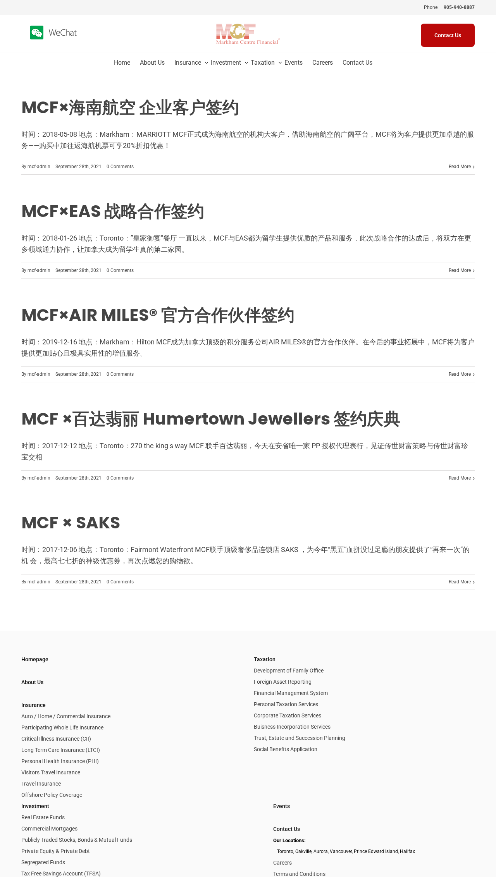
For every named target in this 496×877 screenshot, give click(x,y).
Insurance (33, 705)
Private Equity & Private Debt (55, 851)
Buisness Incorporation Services (292, 727)
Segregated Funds (43, 862)
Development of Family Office (289, 670)
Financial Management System (291, 693)
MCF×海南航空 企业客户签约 (130, 107)
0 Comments (120, 166)
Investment (35, 806)
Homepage (34, 659)
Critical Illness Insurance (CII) (56, 739)
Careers (282, 863)
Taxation (265, 659)
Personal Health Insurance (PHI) (60, 761)
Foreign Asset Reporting (283, 682)
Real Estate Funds (43, 817)
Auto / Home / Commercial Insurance (65, 716)
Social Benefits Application (285, 749)
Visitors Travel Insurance (50, 772)
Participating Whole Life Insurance (62, 727)
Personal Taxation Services (286, 704)
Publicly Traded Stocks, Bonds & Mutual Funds (76, 840)
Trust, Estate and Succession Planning (299, 738)
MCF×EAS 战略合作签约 (112, 211)
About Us (32, 682)
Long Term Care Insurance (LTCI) (60, 750)
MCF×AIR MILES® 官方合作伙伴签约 (157, 315)
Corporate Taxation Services (287, 715)
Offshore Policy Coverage (51, 795)
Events (281, 806)
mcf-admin (39, 166)
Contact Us (286, 829)
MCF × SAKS (70, 522)
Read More (460, 166)
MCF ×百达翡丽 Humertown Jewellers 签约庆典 (210, 418)
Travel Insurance (41, 784)
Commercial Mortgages (49, 828)
